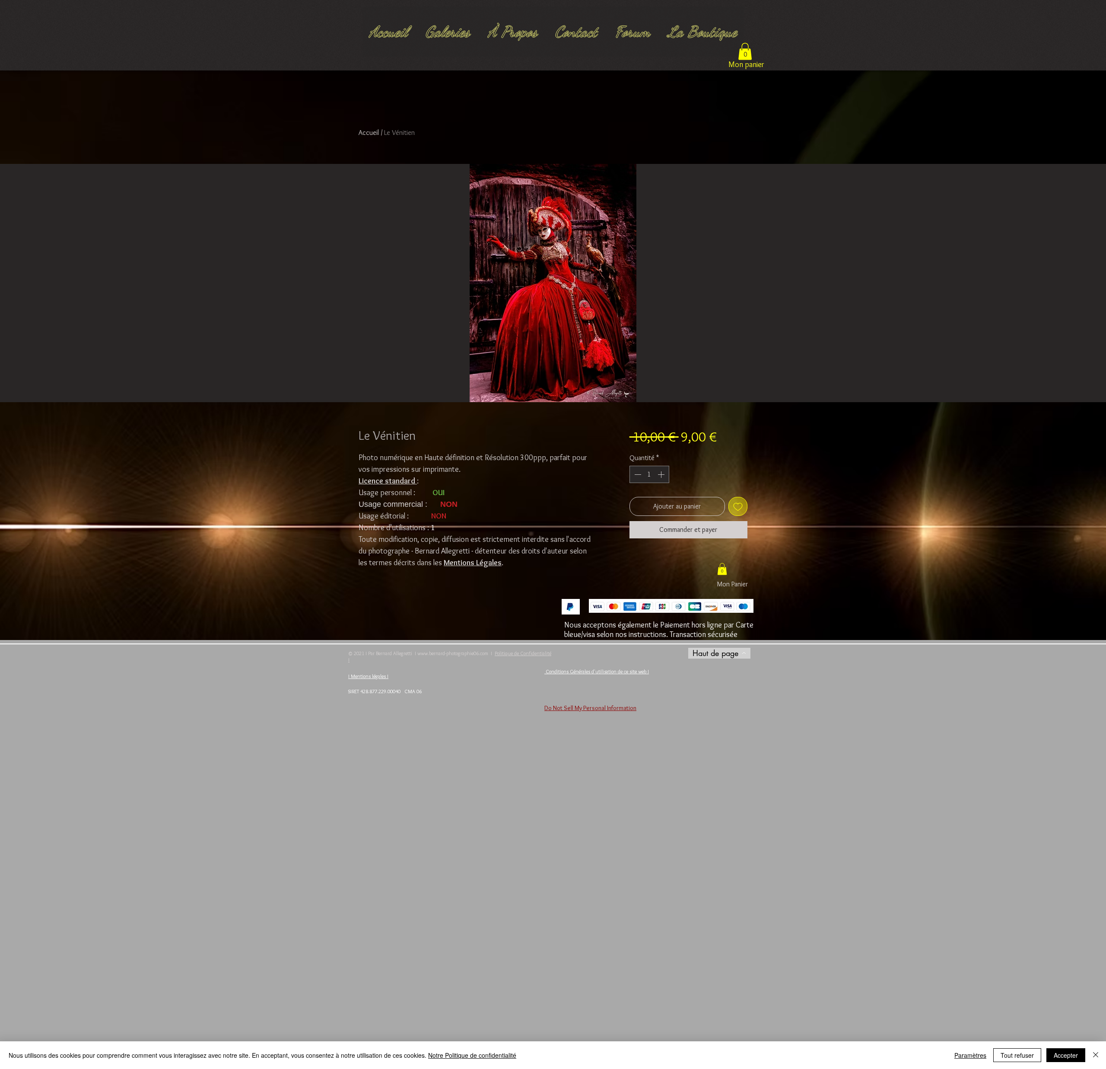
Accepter (1066, 1055)
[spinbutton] (649, 474)
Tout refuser (1017, 1055)
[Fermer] (1095, 1055)
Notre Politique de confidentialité (472, 1055)
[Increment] (662, 474)
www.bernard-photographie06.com (452, 653)
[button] (745, 51)
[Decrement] (637, 474)
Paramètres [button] (970, 1055)
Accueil (369, 132)
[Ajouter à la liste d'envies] (737, 506)
